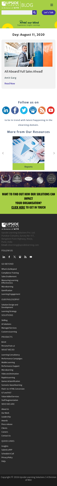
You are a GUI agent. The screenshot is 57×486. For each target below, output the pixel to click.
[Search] (34, 12)
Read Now (10, 83)
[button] (2, 153)
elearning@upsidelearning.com (23, 245)
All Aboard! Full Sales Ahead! (24, 71)
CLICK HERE (18, 207)
